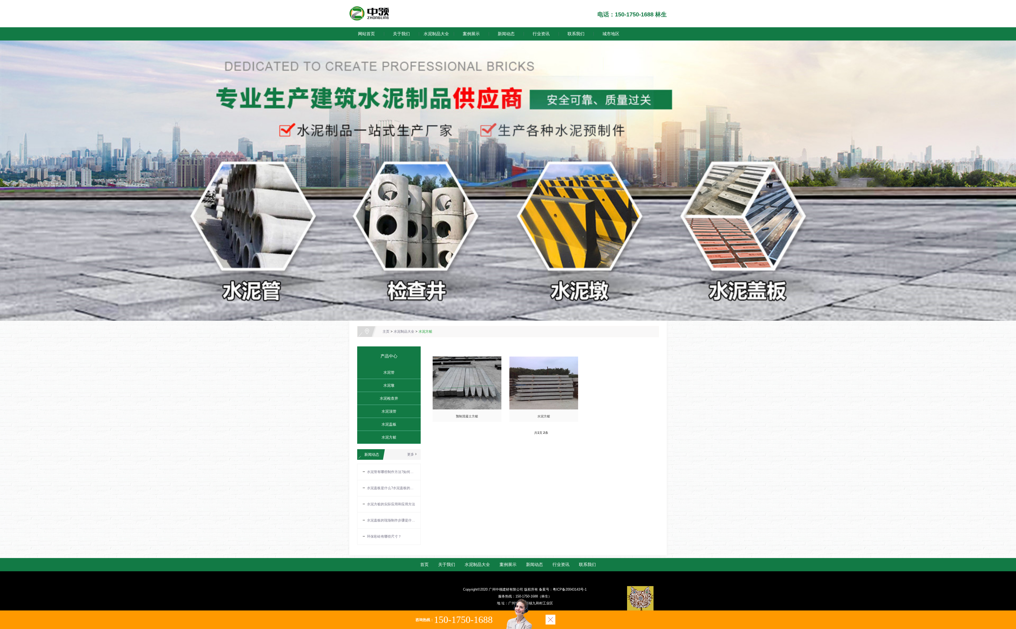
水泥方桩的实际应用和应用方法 (391, 504)
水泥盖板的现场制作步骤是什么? (391, 520)
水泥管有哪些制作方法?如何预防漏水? (391, 472)
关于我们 (401, 34)
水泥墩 (386, 385)
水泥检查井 (386, 398)
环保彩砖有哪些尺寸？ (384, 536)
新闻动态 (506, 34)
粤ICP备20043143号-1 (570, 589)
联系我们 (576, 34)
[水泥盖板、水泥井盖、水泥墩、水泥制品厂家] (370, 9)
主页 (386, 331)
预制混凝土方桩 (467, 416)
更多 (410, 454)
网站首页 (366, 34)
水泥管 (386, 372)
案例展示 (471, 34)
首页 (424, 564)
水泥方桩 (425, 331)
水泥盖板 (386, 424)
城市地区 (610, 34)
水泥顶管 (386, 411)
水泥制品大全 (436, 34)
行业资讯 (541, 34)
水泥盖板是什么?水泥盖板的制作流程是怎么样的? (391, 488)
